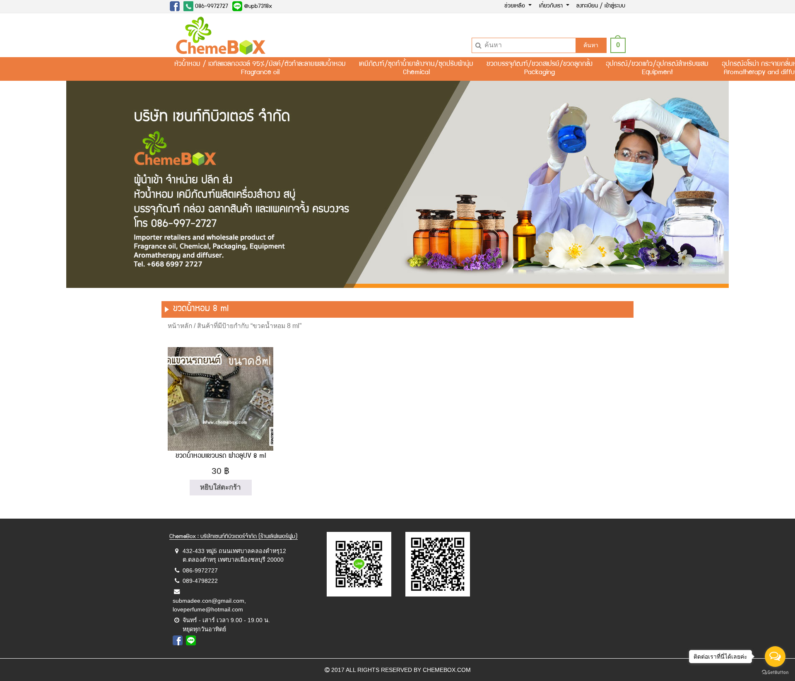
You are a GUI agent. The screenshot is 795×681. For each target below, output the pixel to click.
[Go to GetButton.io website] (775, 672)
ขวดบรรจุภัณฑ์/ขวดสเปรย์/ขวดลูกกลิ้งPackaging (540, 68)
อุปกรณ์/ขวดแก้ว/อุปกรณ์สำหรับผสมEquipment (657, 68)
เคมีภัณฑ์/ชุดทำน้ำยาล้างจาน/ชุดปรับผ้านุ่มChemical (416, 68)
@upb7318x (257, 6)
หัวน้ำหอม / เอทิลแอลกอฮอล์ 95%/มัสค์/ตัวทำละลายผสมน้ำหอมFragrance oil (260, 68)
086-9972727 (210, 6)
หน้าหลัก (180, 325)
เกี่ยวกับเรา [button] (551, 6)
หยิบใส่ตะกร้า (220, 487)
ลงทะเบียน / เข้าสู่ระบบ (600, 6)
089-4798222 (200, 580)
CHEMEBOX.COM (447, 670)
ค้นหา (590, 45)
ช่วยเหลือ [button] (515, 6)
